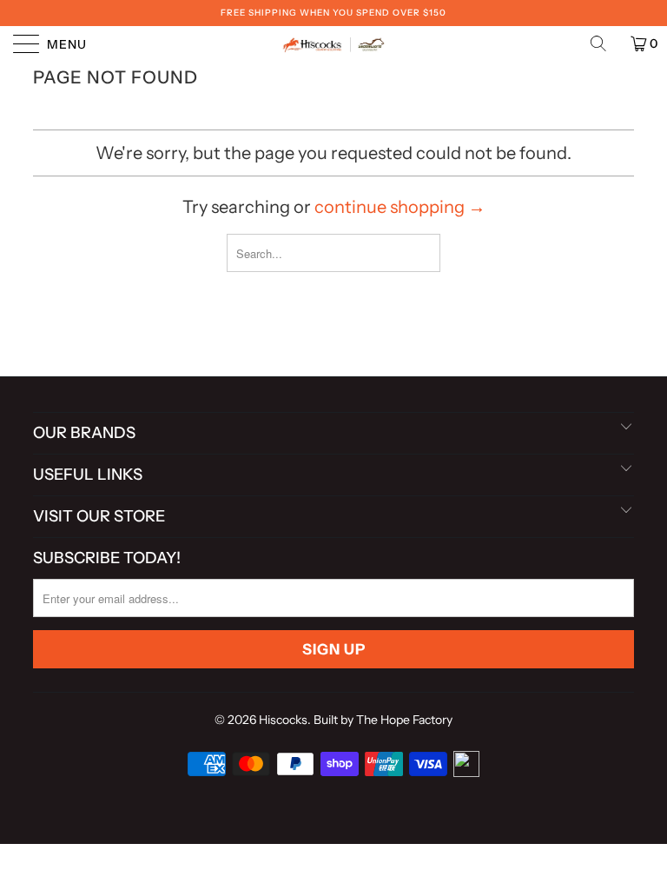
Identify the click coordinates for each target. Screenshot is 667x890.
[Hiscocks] (333, 43)
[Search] (604, 43)
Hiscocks (283, 719)
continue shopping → (399, 206)
